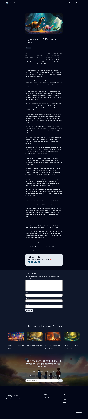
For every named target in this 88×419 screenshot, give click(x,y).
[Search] (61, 380)
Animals (38, 375)
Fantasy (51, 375)
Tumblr (64, 402)
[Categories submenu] (67, 2)
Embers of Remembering (50, 343)
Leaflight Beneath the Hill (69, 343)
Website (27, 304)
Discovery (28, 47)
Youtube (65, 397)
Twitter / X (65, 399)
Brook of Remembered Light (33, 343)
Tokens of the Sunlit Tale (14, 343)
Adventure (32, 375)
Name (27, 292)
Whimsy (57, 375)
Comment (28, 278)
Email (27, 298)
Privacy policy (79, 412)
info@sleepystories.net (48, 397)
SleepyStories (13, 2)
